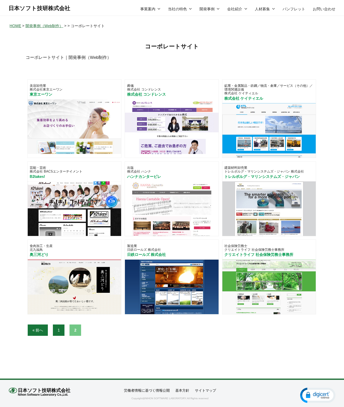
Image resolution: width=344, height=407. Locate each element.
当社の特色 (177, 9)
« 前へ (37, 330)
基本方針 (182, 390)
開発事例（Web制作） (44, 26)
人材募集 (262, 9)
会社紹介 (234, 9)
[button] (317, 394)
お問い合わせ (324, 9)
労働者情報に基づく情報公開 (147, 390)
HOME (15, 26)
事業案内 (147, 9)
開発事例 (207, 9)
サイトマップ (205, 390)
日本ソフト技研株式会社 (39, 8)
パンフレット (294, 9)
